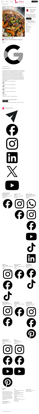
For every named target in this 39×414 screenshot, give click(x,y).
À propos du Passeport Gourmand (18, 392)
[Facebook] (12, 136)
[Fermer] (3, 95)
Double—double (9, 411)
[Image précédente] (4, 95)
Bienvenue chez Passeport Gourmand (19, 399)
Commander (35, 1)
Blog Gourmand (16, 391)
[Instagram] (12, 150)
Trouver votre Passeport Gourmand (19, 390)
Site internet (4, 268)
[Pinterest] (31, 338)
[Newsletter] (12, 122)
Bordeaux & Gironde (5, 4)
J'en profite (28, 18)
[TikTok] (31, 252)
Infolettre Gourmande (17, 393)
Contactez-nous (16, 398)
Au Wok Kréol (7, 6)
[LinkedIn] (31, 263)
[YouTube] (31, 241)
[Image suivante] (5, 95)
